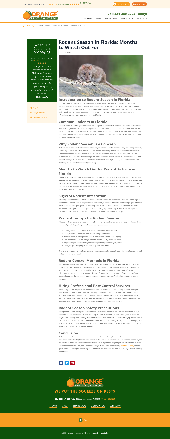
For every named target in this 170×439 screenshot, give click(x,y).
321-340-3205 (53, 4)
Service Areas (111, 19)
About (98, 19)
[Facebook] (81, 420)
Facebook (87, 420)
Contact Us (142, 19)
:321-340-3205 (108, 399)
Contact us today (127, 346)
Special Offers (127, 19)
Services (88, 19)
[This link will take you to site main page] (40, 15)
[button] (61, 363)
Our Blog (30, 26)
